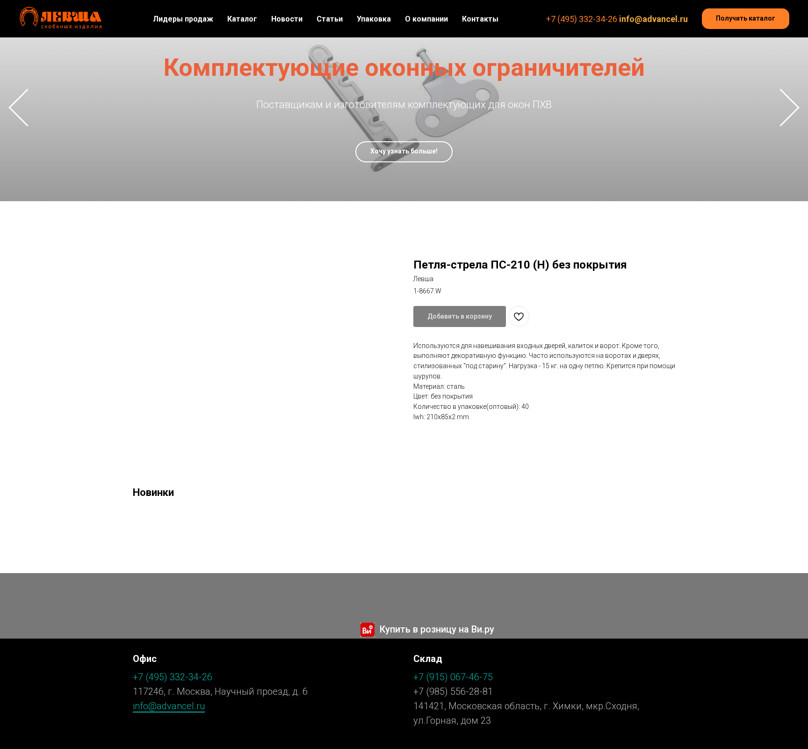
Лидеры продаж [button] (183, 19)
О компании (426, 19)
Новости (287, 19)
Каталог (242, 19)
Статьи (330, 19)
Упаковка (374, 19)
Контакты (480, 19)
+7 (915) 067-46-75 (453, 677)
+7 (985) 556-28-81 (453, 691)
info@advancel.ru (653, 19)
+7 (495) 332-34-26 (581, 19)
